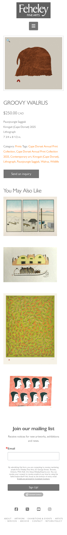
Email (11, 448)
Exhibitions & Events (40, 518)
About (7, 518)
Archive (24, 521)
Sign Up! (33, 487)
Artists (59, 518)
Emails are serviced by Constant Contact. (33, 479)
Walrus (45, 161)
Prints (18, 146)
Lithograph (9, 161)
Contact (37, 521)
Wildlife (54, 161)
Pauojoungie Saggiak (28, 161)
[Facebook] (17, 509)
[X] (28, 509)
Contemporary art (20, 156)
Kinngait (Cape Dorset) (46, 156)
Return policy (54, 521)
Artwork (19, 518)
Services (12, 521)
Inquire (33, 216)
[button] (33, 26)
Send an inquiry (21, 174)
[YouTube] (39, 509)
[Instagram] (50, 509)
